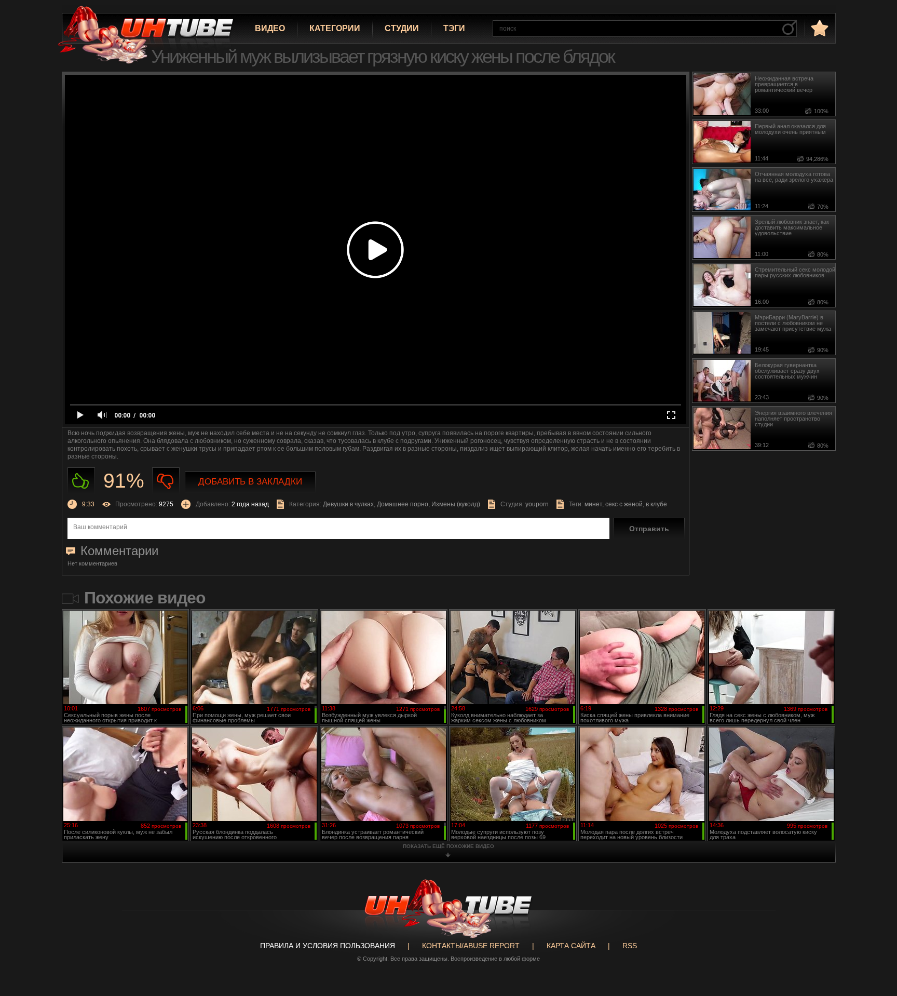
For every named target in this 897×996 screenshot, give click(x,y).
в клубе (656, 504)
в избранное (819, 27)
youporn (537, 504)
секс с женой (624, 504)
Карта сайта (571, 945)
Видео (270, 28)
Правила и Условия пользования (327, 945)
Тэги (454, 28)
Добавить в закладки (250, 482)
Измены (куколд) (455, 504)
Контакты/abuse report (471, 945)
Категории (334, 28)
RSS (629, 945)
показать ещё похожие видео (448, 846)
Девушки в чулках (348, 504)
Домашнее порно (402, 504)
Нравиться (81, 481)
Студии (402, 28)
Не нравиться (166, 481)
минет (593, 504)
